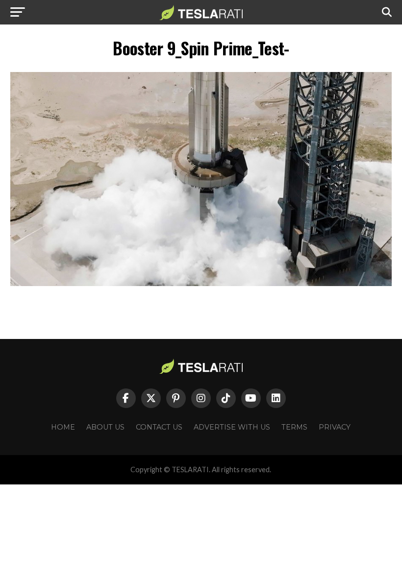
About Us (105, 427)
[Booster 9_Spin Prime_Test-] (200, 283)
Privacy (335, 427)
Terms (294, 427)
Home (63, 427)
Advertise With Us (232, 427)
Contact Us (159, 427)
